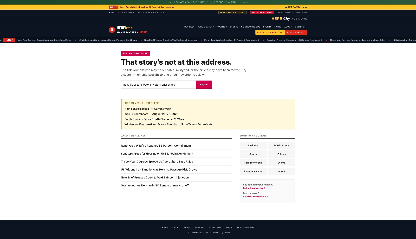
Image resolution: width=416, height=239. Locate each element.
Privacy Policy (215, 227)
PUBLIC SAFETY (206, 27)
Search (204, 84)
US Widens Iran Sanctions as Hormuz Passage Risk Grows (96, 40)
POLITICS (222, 27)
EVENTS (267, 27)
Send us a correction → (256, 196)
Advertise (199, 227)
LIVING (278, 27)
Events (281, 162)
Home (165, 227)
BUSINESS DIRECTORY (234, 12)
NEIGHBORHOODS (250, 27)
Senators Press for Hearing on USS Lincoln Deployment (283, 40)
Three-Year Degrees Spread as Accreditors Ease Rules (31, 40)
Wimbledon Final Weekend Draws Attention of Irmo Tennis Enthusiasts (168, 124)
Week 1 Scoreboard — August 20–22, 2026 (151, 114)
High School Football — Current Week (147, 108)
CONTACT (300, 27)
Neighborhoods (253, 162)
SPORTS (234, 27)
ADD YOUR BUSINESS (262, 12)
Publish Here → (296, 32)
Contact (186, 227)
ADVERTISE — (270, 32)
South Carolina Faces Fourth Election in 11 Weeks (155, 119)
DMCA (229, 227)
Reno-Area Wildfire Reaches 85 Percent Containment (146, 7)
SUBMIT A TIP (300, 12)
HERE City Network (245, 227)
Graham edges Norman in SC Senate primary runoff (155, 185)
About (281, 171)
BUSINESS (189, 27)
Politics (281, 154)
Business (253, 145)
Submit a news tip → (254, 188)
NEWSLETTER (284, 12)
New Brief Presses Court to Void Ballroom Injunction (159, 40)
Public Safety (281, 145)
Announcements (253, 171)
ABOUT (288, 27)
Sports (253, 154)
